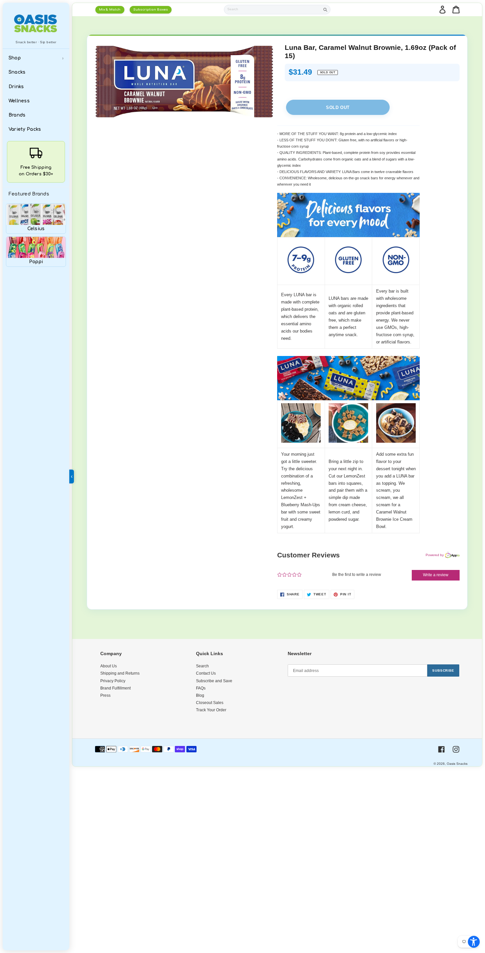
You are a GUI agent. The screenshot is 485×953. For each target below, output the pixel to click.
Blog (200, 695)
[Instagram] (456, 749)
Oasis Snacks (457, 763)
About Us (108, 666)
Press (105, 695)
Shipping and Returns (120, 673)
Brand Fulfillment (115, 688)
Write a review (435, 575)
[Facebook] (441, 749)
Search (202, 666)
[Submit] (325, 9)
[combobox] (272, 10)
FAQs (201, 688)
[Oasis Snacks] (35, 23)
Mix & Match (109, 9)
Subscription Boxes (150, 9)
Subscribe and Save (214, 681)
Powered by (435, 555)
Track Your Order (211, 710)
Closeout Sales (209, 702)
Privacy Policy (112, 681)
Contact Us (206, 673)
